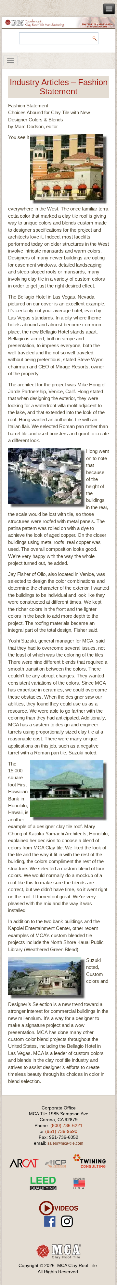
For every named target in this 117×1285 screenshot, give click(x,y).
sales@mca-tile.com (65, 1143)
